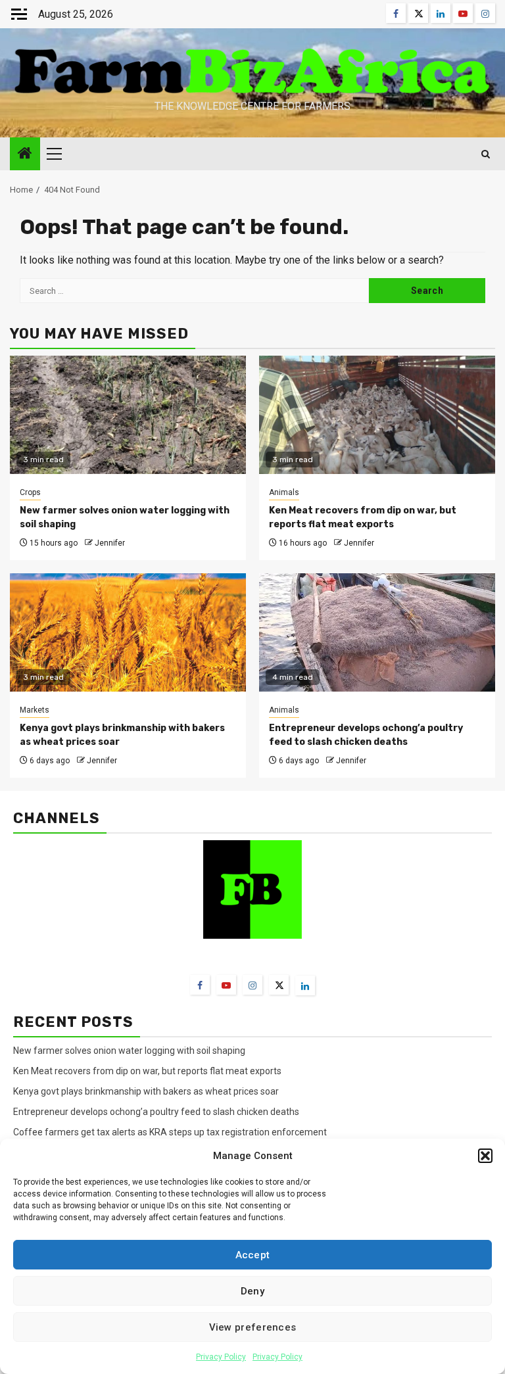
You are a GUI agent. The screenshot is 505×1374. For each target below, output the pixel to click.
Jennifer (110, 543)
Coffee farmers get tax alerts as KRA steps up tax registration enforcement (170, 1132)
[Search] (485, 154)
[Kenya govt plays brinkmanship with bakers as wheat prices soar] (128, 632)
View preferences (253, 1327)
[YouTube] (226, 985)
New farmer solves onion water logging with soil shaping (129, 1050)
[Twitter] (279, 985)
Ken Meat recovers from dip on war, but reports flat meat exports (147, 1071)
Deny (252, 1291)
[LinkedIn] (305, 985)
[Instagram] (252, 985)
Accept (252, 1255)
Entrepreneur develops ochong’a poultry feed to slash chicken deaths (156, 1111)
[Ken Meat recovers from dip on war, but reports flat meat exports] (377, 415)
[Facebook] (200, 985)
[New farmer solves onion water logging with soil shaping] (128, 415)
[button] (485, 1155)
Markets (34, 710)
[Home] (25, 154)
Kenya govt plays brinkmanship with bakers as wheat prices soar (146, 1091)
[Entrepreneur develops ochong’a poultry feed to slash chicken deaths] (377, 632)
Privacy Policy (221, 1357)
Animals (284, 492)
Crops (30, 492)
